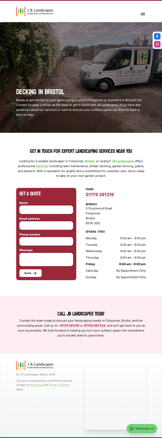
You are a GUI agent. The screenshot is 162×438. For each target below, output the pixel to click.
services (42, 166)
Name (23, 202)
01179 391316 (100, 194)
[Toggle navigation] (143, 14)
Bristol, (90, 161)
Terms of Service (59, 384)
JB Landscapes (123, 161)
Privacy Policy (34, 384)
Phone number (29, 234)
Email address (29, 218)
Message (26, 250)
